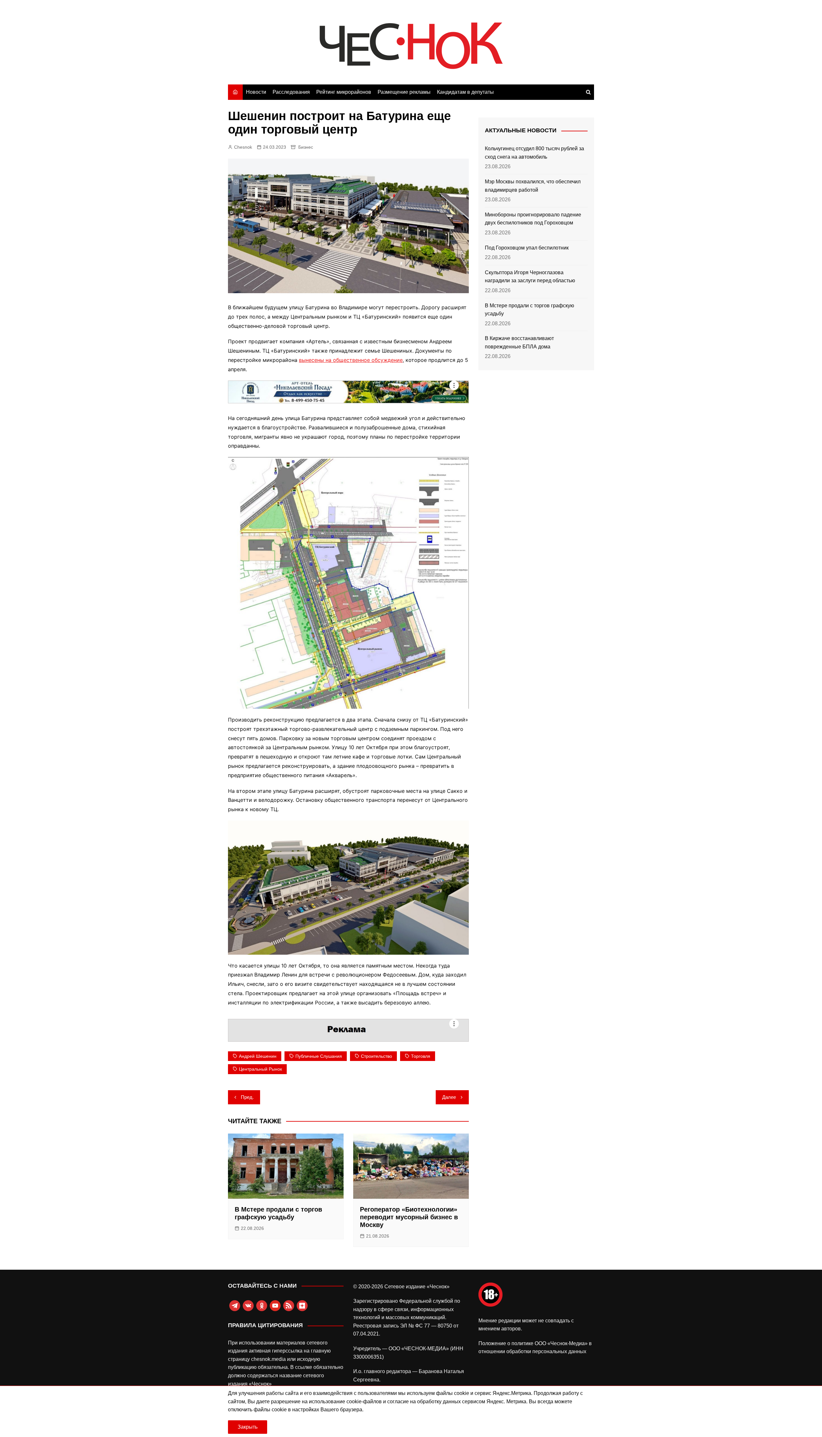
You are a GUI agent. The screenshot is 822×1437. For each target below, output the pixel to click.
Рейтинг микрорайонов (343, 92)
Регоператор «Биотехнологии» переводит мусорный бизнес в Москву (409, 1217)
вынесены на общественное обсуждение (351, 360)
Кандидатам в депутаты (465, 92)
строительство (376, 1056)
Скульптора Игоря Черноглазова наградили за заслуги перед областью (530, 277)
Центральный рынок (260, 1069)
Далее (449, 1097)
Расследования (291, 92)
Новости (256, 92)
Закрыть (248, 1427)
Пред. (247, 1097)
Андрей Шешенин (257, 1056)
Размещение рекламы (404, 92)
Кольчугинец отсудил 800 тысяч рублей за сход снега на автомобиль (534, 153)
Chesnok (243, 147)
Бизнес (305, 147)
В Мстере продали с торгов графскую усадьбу (529, 310)
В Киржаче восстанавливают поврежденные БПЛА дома (519, 342)
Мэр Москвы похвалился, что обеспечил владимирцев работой (533, 186)
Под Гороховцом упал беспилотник (527, 247)
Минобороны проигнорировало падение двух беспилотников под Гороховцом (533, 219)
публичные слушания (318, 1056)
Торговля (420, 1056)
